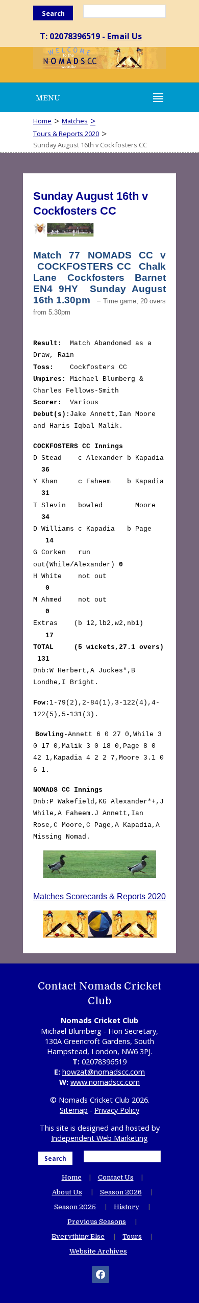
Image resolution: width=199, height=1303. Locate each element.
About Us (67, 1192)
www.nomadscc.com (105, 1082)
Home (42, 120)
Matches (75, 120)
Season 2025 (75, 1207)
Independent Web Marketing (99, 1138)
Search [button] (53, 13)
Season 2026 (121, 1192)
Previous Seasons (96, 1222)
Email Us (124, 36)
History (126, 1207)
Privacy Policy (116, 1110)
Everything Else (78, 1236)
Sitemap (74, 1110)
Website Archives (98, 1251)
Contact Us (116, 1177)
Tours (132, 1236)
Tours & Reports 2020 (66, 133)
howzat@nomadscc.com (103, 1072)
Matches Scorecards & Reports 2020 (99, 896)
